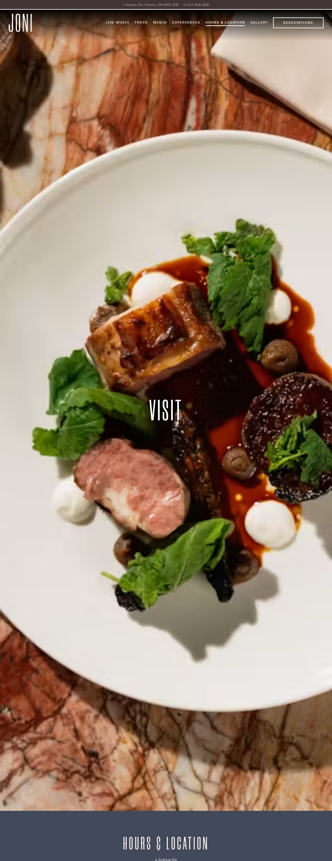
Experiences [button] (186, 22)
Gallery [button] (259, 22)
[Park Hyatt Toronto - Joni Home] (20, 22)
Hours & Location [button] (225, 22)
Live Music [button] (118, 22)
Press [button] (141, 22)
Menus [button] (160, 22)
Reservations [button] (298, 22)
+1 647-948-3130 (196, 4)
